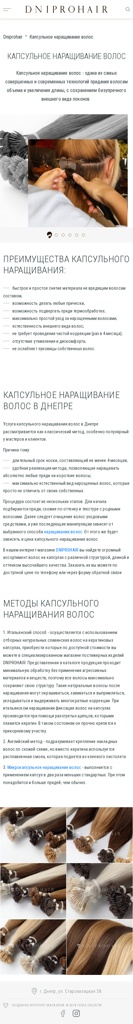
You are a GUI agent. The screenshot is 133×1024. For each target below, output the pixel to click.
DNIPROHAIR (67, 550)
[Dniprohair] (66, 9)
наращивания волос (63, 531)
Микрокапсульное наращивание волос (44, 767)
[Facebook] (63, 1013)
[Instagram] (76, 1013)
